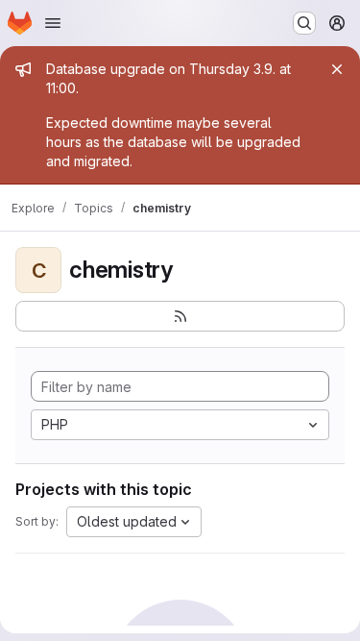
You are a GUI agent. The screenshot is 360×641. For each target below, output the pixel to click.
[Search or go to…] (304, 23)
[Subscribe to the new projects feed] (180, 316)
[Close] (336, 69)
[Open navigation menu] (52, 23)
